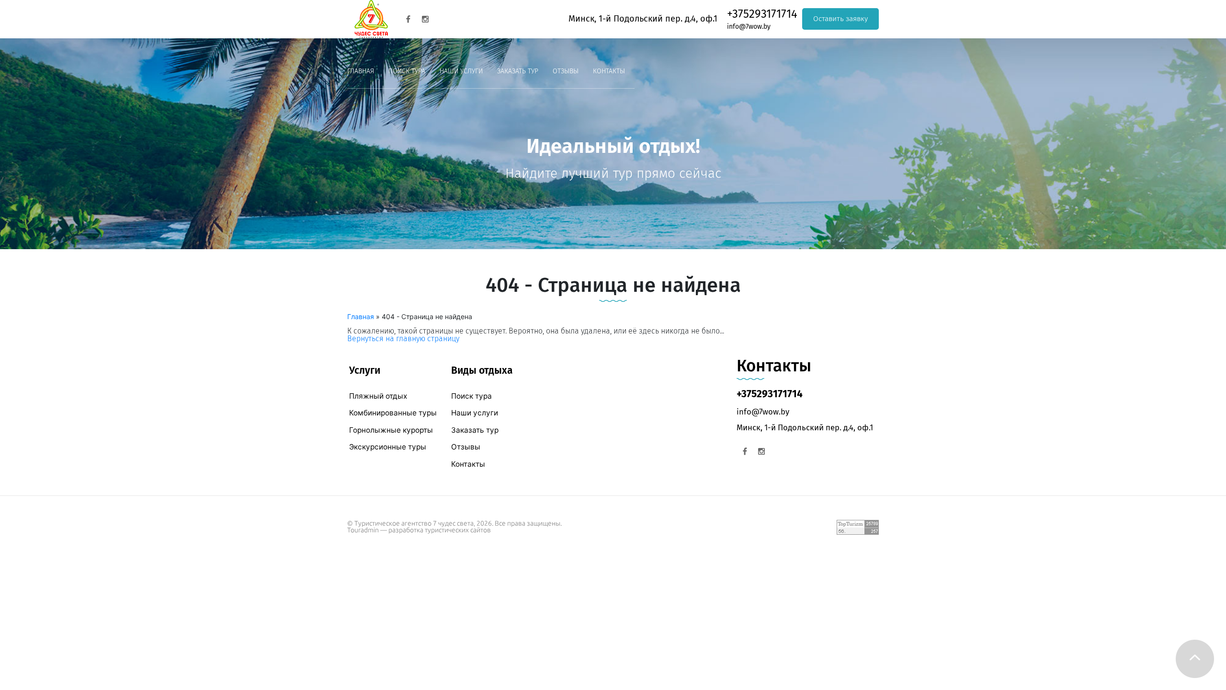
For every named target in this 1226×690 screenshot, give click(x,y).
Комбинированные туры (393, 412)
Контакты (609, 71)
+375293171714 (762, 14)
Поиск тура (406, 71)
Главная (360, 71)
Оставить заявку (840, 18)
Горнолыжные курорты (391, 430)
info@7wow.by (749, 27)
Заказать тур (517, 71)
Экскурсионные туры (387, 446)
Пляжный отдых (378, 396)
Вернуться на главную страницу (403, 338)
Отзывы (566, 71)
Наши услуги (461, 71)
